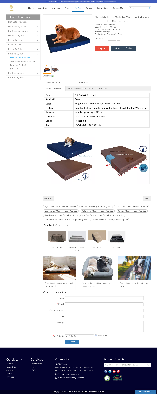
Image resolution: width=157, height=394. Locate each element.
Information (37, 364)
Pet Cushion (116, 247)
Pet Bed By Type (16, 54)
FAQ (34, 370)
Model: (48, 83)
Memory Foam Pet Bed (20, 58)
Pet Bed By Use (16, 73)
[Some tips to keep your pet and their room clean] (59, 268)
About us (103, 88)
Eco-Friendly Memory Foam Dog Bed (61, 211)
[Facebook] (105, 371)
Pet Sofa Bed (57, 247)
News (34, 367)
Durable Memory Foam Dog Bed (132, 211)
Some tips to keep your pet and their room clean (59, 284)
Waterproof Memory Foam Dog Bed (97, 211)
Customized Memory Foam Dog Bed (132, 207)
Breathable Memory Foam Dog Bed (60, 215)
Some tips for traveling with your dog (134, 284)
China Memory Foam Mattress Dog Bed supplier (66, 220)
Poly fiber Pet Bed (18, 65)
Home (10, 364)
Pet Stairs (14, 69)
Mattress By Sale (16, 36)
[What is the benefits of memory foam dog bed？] (97, 268)
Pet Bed (10, 377)
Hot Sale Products (17, 22)
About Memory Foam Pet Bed (81, 88)
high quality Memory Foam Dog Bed (61, 207)
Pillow (9, 374)
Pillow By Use (14, 45)
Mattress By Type (17, 26)
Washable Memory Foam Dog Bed (96, 207)
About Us (11, 367)
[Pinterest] (118, 371)
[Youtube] (114, 371)
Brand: (82, 83)
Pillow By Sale (15, 49)
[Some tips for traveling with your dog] (134, 268)
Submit (72, 342)
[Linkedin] (109, 371)
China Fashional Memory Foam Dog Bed (110, 220)
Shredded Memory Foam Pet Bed (24, 61)
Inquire (101, 48)
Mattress (11, 370)
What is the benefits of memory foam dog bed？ (96, 284)
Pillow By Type (15, 40)
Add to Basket (125, 48)
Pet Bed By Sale (16, 78)
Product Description (54, 88)
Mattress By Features (19, 31)
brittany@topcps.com (74, 378)
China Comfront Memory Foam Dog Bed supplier (102, 215)
